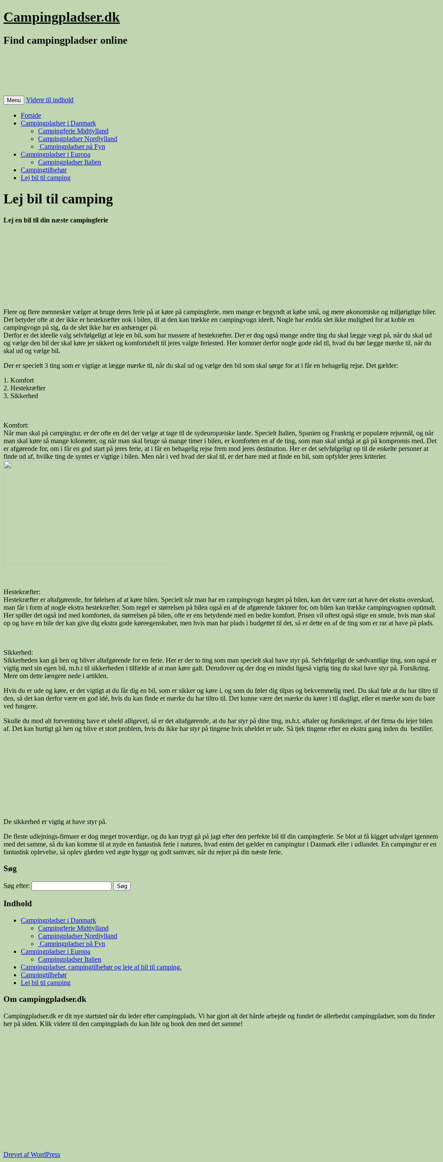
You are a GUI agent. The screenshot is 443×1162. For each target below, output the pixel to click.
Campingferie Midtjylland (73, 131)
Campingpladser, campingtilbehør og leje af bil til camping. (101, 967)
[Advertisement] (160, 74)
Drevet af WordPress (31, 1154)
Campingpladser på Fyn (71, 146)
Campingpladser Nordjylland (77, 138)
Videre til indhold (50, 99)
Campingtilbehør (44, 170)
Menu (14, 100)
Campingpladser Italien (69, 162)
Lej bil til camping (46, 177)
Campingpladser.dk (61, 17)
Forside (31, 115)
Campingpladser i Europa (55, 154)
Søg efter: (16, 885)
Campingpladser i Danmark (58, 123)
